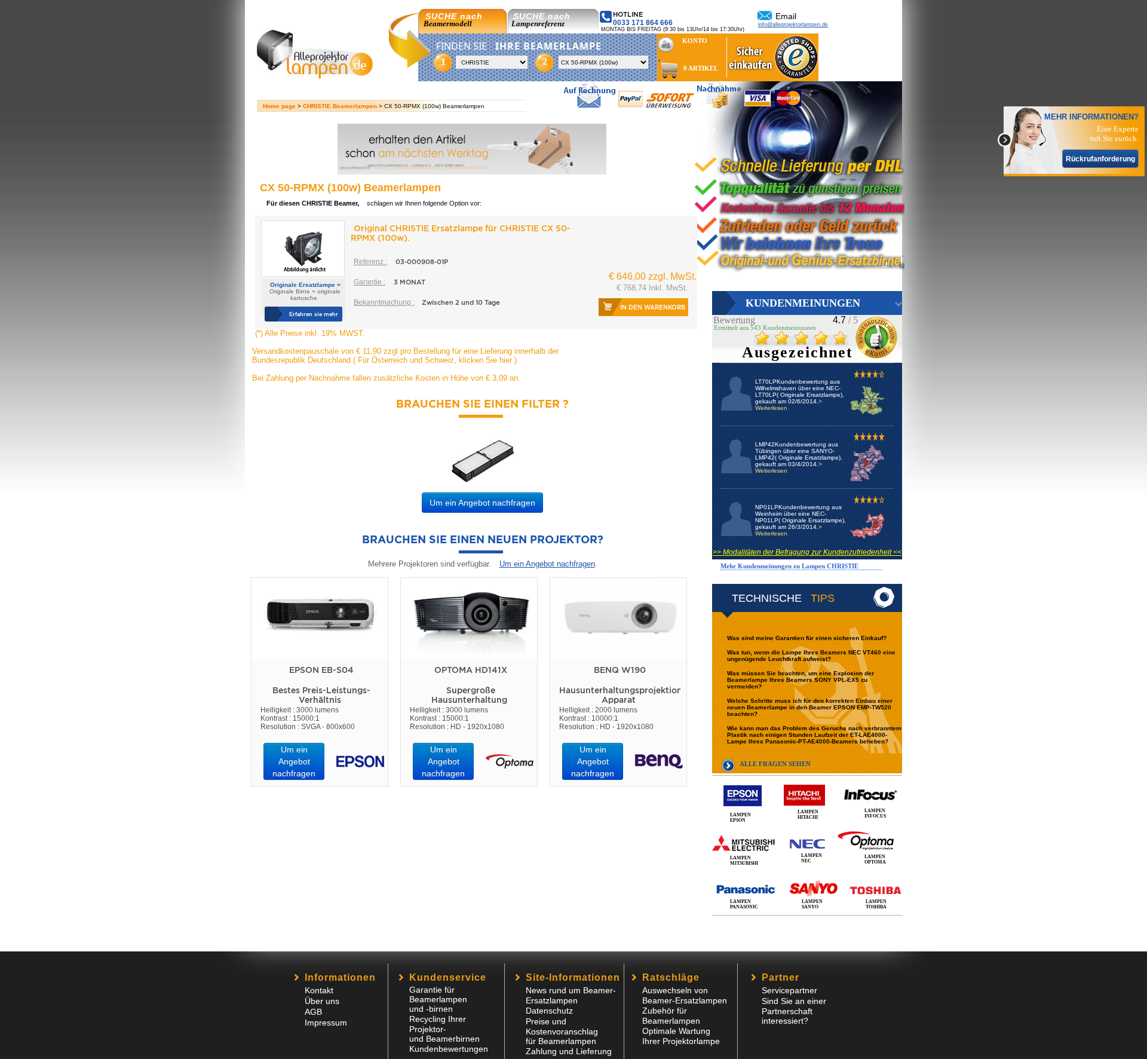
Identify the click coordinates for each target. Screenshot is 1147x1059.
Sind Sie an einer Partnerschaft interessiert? (794, 1011)
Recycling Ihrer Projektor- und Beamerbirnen (444, 1028)
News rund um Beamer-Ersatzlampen (571, 995)
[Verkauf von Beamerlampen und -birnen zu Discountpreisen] (320, 76)
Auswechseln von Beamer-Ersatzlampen (684, 995)
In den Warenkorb (652, 307)
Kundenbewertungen (448, 1049)
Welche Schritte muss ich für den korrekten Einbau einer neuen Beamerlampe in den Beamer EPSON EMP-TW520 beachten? (810, 707)
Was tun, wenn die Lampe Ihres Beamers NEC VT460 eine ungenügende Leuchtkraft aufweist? (811, 655)
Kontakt (319, 990)
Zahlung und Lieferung (569, 1051)
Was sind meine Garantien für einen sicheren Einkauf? (807, 638)
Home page (279, 106)
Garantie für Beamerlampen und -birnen (438, 999)
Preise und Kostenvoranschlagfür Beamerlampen (562, 1031)
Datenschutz (549, 1010)
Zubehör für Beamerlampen (671, 1016)
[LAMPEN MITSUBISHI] (807, 830)
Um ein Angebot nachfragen (482, 502)
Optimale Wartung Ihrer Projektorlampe (681, 1036)
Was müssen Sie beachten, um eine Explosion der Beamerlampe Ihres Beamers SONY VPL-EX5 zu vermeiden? (800, 680)
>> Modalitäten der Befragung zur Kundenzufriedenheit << (807, 552)
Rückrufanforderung (1100, 159)
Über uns (322, 1001)
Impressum (326, 1022)
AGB (313, 1012)
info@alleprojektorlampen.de (793, 24)
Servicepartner (789, 990)
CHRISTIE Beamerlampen (340, 106)
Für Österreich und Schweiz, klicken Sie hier (434, 360)
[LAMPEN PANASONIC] (807, 876)
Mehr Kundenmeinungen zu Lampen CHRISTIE (789, 566)
